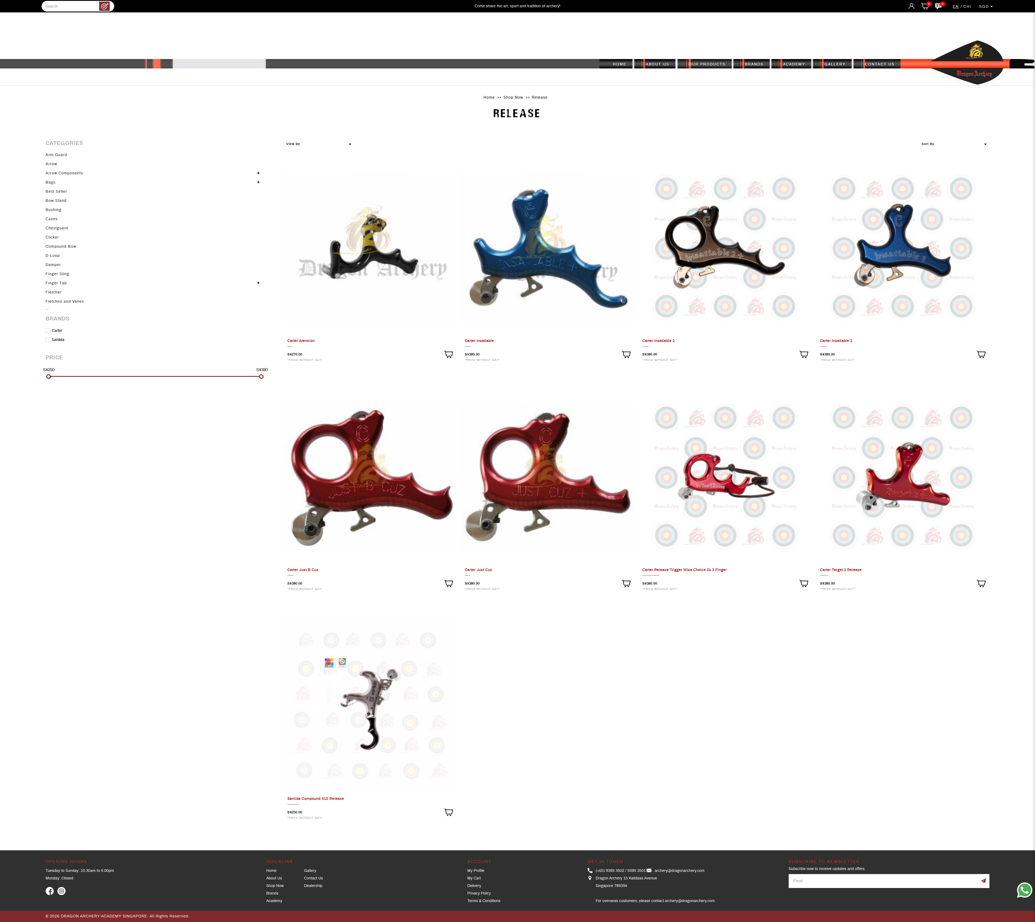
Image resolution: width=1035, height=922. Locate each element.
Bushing (53, 210)
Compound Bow (61, 246)
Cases (52, 219)
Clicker (52, 237)
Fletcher (54, 292)
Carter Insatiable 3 (836, 341)
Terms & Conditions (484, 901)
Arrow (51, 164)
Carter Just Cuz (478, 570)
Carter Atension (301, 341)
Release (540, 97)
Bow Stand (56, 201)
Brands (272, 893)
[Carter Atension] (370, 248)
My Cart (474, 878)
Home (489, 97)
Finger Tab (56, 283)
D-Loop (53, 256)
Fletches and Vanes (65, 301)
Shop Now (513, 97)
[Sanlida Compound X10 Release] (370, 705)
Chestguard (57, 228)
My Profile (475, 871)
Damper (53, 265)
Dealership (313, 886)
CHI (967, 7)
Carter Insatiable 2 (658, 341)
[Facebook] (50, 891)
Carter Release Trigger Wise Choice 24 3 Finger (684, 570)
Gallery (310, 871)
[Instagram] (61, 891)
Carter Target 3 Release (841, 570)
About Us (274, 878)
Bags (51, 182)
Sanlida (57, 340)
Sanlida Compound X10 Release (315, 799)
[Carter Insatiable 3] (903, 248)
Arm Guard (56, 155)
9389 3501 (636, 871)
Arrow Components (64, 173)
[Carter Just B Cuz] (370, 477)
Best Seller (56, 192)
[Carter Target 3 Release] (903, 477)
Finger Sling (57, 274)
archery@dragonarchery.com (680, 871)
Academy (274, 901)
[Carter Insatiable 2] (725, 248)
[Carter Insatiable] (547, 248)
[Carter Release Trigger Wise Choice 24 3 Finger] (725, 477)
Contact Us (313, 878)
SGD (985, 7)
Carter (57, 331)
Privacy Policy (479, 893)
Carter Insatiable (479, 341)
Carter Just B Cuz (302, 570)
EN (956, 7)
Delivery (474, 886)
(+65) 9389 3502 (610, 871)
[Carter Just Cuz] (547, 477)
